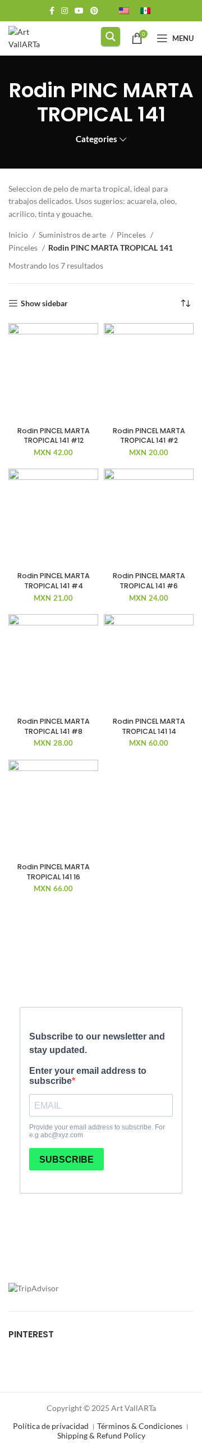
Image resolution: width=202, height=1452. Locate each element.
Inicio (19, 234)
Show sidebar (44, 303)
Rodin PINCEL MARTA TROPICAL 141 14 (149, 726)
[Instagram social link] (64, 10)
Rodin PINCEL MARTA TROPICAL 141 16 (53, 872)
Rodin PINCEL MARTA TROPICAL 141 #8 (53, 726)
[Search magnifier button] (110, 36)
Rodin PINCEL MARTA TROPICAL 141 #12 (53, 436)
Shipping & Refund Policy (101, 1435)
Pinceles (132, 234)
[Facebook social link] (52, 10)
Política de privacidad (51, 1426)
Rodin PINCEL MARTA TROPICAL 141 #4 (53, 581)
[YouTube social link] (79, 10)
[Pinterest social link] (94, 10)
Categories (96, 139)
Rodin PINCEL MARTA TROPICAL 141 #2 (149, 436)
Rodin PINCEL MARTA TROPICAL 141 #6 (149, 581)
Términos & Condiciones (139, 1426)
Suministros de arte (73, 234)
